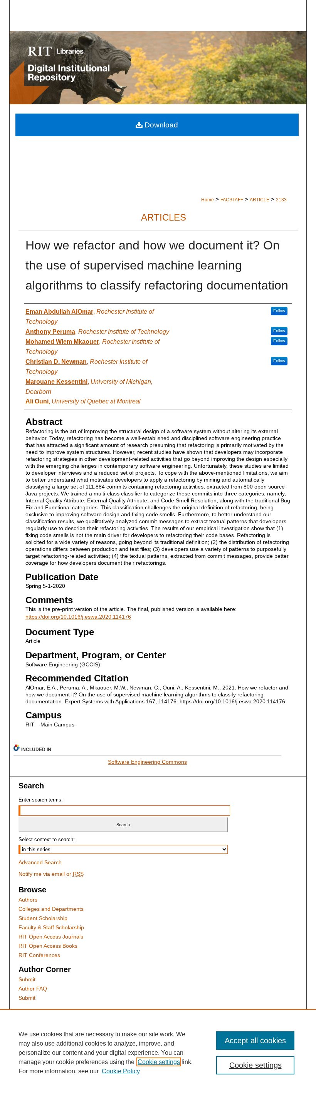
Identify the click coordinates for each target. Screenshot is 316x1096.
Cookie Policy (121, 1071)
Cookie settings (159, 1062)
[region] (158, 1052)
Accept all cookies (255, 1040)
